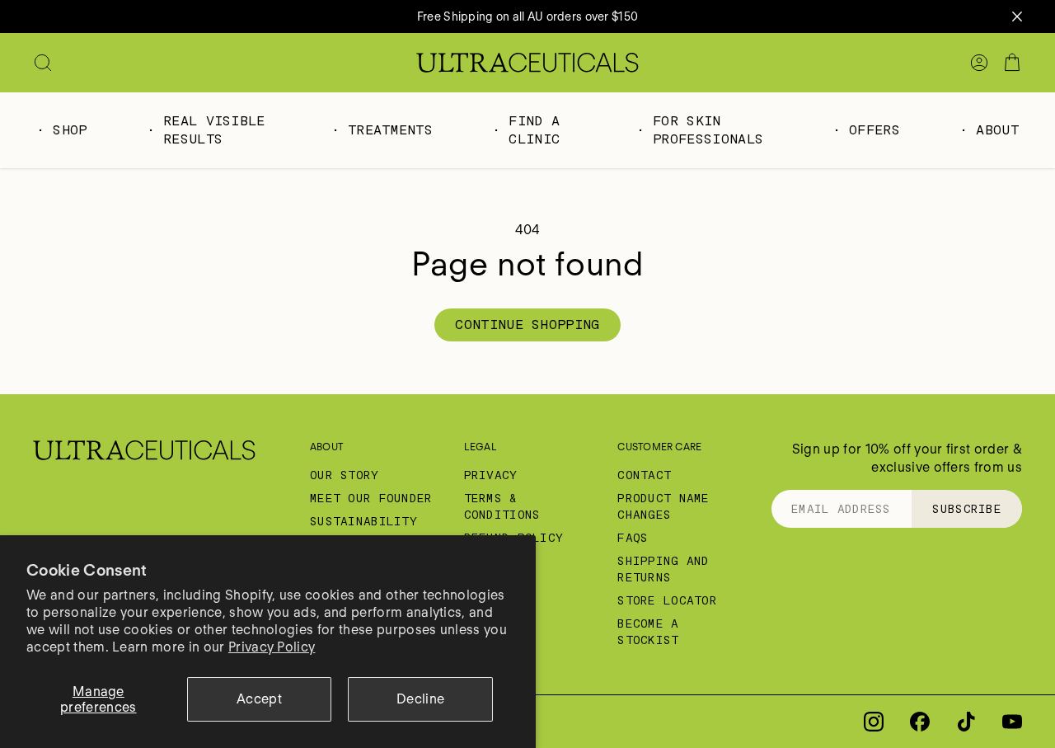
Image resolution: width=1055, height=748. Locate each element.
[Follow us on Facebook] (920, 722)
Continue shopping (527, 324)
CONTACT (644, 475)
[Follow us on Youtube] (1012, 722)
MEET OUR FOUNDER (371, 498)
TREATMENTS (390, 130)
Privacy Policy (271, 647)
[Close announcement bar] (1017, 16)
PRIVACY (491, 475)
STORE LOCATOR (667, 600)
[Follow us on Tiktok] (966, 722)
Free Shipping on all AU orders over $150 (527, 16)
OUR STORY (344, 475)
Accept (259, 699)
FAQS (632, 537)
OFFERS (874, 130)
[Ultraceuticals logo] (527, 63)
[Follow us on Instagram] (874, 722)
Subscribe (966, 508)
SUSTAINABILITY (363, 521)
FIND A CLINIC (534, 130)
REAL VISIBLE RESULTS (214, 130)
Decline (420, 699)
